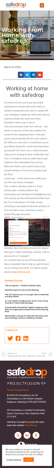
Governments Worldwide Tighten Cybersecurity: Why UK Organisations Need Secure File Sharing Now (26, 309)
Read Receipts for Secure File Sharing (22, 290)
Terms (26, 390)
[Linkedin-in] (27, 435)
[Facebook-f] (36, 435)
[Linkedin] (26, 338)
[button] (42, 5)
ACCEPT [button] (28, 459)
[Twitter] (10, 338)
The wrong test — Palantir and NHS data (23, 286)
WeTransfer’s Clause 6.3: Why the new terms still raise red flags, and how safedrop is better (26, 317)
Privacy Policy (14, 390)
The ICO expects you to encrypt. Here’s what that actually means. (27, 296)
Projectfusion (30, 425)
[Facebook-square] (18, 338)
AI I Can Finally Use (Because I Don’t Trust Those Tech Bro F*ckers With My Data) (26, 302)
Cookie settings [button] (13, 459)
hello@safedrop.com (20, 272)
